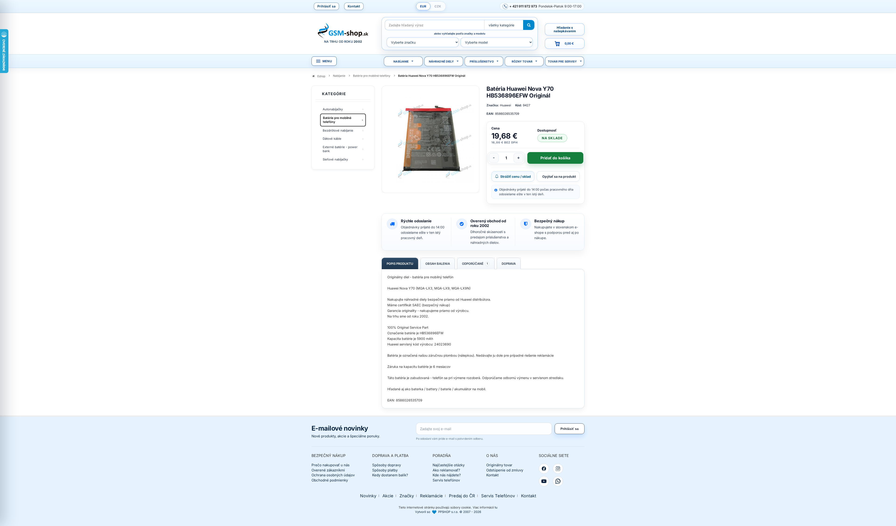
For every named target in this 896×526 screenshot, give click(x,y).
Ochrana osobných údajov (333, 475)
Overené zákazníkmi (328, 470)
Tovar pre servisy (562, 61)
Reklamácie (431, 496)
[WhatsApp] (558, 481)
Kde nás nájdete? (447, 475)
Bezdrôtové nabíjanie (338, 130)
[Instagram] (558, 468)
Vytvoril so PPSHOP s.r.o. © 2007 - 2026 (448, 512)
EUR (423, 6)
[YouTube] (544, 481)
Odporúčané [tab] (475, 263)
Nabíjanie (401, 61)
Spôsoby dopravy (386, 465)
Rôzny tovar (522, 61)
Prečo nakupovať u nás (331, 465)
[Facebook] (544, 468)
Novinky (368, 496)
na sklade (552, 138)
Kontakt (354, 6)
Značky (406, 496)
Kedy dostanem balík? (390, 475)
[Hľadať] (528, 25)
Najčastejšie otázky (449, 465)
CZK (437, 6)
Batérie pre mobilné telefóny (337, 120)
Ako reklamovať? (446, 470)
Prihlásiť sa (326, 6)
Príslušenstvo (482, 61)
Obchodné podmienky (330, 480)
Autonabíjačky (333, 109)
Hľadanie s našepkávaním (565, 29)
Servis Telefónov (498, 496)
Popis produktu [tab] (400, 263)
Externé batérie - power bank (340, 149)
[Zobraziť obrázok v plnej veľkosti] (430, 139)
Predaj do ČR (462, 496)
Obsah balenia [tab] (437, 263)
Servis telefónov (446, 480)
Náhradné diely (441, 61)
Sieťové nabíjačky (335, 159)
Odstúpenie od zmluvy (504, 470)
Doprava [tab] (509, 263)
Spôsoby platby (385, 470)
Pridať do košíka (555, 158)
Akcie (387, 496)
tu (496, 507)
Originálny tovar (499, 465)
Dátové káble (332, 138)
